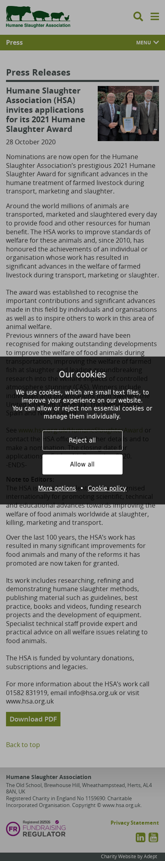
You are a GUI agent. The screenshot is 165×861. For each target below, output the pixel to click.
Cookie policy (107, 488)
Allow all (82, 464)
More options (57, 488)
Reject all (82, 440)
